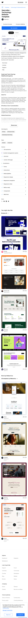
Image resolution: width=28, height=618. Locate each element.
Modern (3, 142)
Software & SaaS (10, 131)
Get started (20, 2)
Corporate (10, 142)
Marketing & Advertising (7, 134)
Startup (3, 131)
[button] (26, 2)
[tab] (14, 63)
